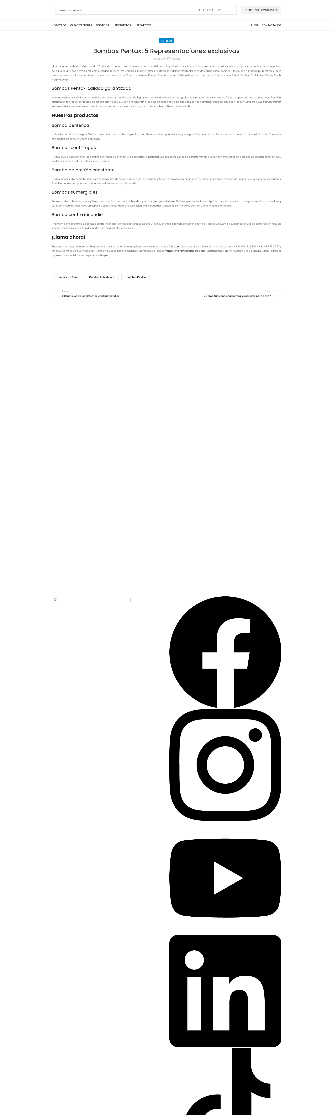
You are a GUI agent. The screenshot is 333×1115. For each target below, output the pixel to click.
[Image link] (92, 605)
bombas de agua (67, 277)
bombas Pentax (136, 277)
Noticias (166, 40)
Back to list (166, 294)
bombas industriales (102, 277)
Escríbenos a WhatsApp (261, 10)
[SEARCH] (232, 10)
